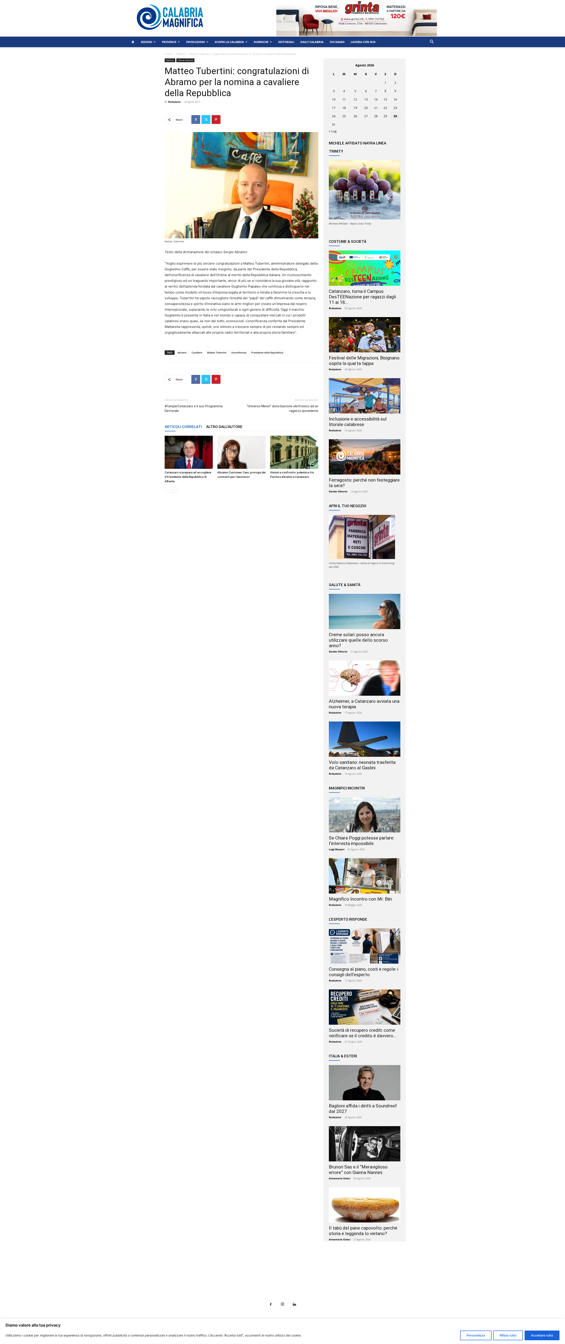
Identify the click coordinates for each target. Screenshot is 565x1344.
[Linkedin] (294, 1304)
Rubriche (261, 42)
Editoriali (286, 42)
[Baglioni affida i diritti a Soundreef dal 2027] (364, 1082)
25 (344, 116)
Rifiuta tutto (508, 1335)
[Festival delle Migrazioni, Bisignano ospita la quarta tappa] (364, 334)
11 (344, 99)
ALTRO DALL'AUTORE (224, 426)
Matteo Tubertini (216, 352)
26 (355, 116)
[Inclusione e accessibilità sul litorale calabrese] (364, 395)
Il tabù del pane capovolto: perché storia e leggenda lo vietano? (363, 1230)
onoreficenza (238, 352)
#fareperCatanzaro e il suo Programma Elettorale (193, 408)
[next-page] (174, 490)
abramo (182, 352)
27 (366, 116)
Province (169, 42)
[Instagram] (282, 1304)
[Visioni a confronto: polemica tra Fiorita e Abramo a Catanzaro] (294, 452)
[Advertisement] (282, 1279)
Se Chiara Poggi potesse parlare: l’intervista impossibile (361, 840)
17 (333, 108)
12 (355, 99)
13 (366, 99)
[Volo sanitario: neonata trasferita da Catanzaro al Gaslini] (364, 739)
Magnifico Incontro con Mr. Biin (360, 899)
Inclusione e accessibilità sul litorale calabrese (358, 421)
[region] (282, 1331)
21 (376, 108)
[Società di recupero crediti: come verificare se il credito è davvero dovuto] (364, 1007)
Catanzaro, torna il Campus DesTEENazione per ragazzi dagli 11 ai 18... (362, 297)
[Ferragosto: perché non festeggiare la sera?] (364, 457)
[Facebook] (195, 119)
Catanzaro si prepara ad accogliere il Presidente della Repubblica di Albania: (188, 477)
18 (344, 108)
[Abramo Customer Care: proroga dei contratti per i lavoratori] (241, 452)
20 (366, 108)
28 (376, 116)
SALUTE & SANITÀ (344, 585)
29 (385, 116)
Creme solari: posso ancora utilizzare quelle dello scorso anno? (358, 640)
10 (333, 99)
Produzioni (195, 42)
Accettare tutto (542, 1335)
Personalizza (476, 1335)
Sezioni (146, 42)
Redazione (174, 101)
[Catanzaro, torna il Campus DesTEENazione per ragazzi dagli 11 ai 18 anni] (364, 268)
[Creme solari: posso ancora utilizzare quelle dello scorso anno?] (364, 611)
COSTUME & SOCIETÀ (347, 241)
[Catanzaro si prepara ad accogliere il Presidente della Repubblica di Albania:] (189, 452)
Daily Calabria (312, 42)
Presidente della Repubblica (267, 352)
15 (385, 99)
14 (376, 99)
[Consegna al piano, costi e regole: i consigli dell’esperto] (364, 946)
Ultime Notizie (185, 60)
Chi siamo (337, 42)
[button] (431, 42)
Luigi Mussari (336, 849)
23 (395, 108)
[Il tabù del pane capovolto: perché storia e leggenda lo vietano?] (364, 1204)
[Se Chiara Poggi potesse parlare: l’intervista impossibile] (364, 814)
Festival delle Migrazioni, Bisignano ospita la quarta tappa (364, 360)
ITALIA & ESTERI (343, 1056)
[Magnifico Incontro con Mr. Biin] (364, 876)
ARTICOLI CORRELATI (183, 426)
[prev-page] (167, 490)
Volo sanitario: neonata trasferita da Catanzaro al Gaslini (362, 765)
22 (385, 108)
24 (333, 116)
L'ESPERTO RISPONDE (348, 919)
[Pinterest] (216, 119)
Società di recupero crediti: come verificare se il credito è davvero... (362, 1033)
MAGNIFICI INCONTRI (347, 788)
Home (168, 54)
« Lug (333, 131)
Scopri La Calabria (229, 42)
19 (355, 108)
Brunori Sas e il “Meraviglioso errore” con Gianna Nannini (358, 1169)
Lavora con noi (363, 42)
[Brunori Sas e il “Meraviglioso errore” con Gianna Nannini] (364, 1143)
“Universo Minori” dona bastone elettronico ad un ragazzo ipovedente (282, 408)
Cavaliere (197, 352)
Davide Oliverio (338, 491)
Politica (180, 54)
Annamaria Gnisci (339, 1178)
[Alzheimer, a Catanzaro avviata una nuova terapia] (364, 678)
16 (395, 99)
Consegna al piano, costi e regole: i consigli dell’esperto (363, 971)
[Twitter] (206, 119)
